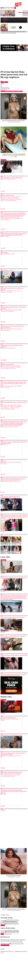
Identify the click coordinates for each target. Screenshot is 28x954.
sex (19, 91)
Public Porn (6, 31)
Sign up (2, 925)
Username (3, 920)
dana (5, 90)
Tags (4, 20)
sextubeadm (6, 87)
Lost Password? (7, 934)
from (11, 91)
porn (15, 91)
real (17, 91)
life (13, 91)
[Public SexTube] (11, 6)
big (7, 91)
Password (3, 923)
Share (6, 82)
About (2, 82)
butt (9, 91)
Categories (5, 19)
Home (4, 18)
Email (2, 922)
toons (21, 91)
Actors (4, 22)
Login (2, 934)
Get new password (5, 945)
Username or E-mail (5, 943)
